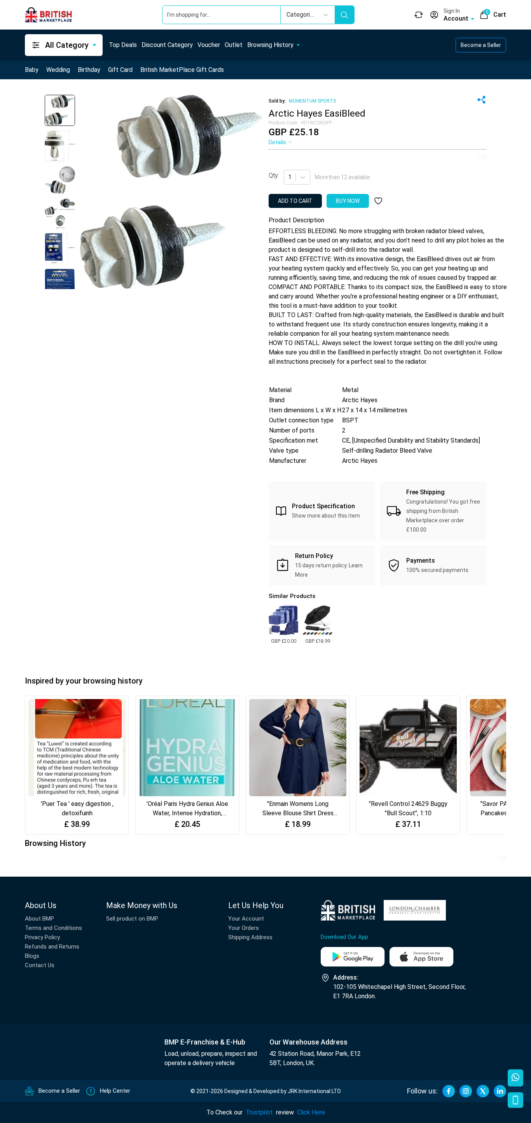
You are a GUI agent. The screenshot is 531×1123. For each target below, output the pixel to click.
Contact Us (39, 965)
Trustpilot (259, 1112)
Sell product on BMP (132, 918)
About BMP (39, 918)
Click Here (311, 1112)
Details (277, 142)
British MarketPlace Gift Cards (182, 69)
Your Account (246, 918)
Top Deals (123, 45)
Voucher (208, 45)
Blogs (32, 955)
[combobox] (289, 177)
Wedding (58, 69)
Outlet (234, 45)
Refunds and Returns (52, 946)
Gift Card (120, 69)
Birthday (89, 69)
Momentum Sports (312, 101)
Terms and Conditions (53, 927)
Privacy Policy (42, 937)
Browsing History (270, 45)
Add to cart (295, 201)
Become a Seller (481, 45)
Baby (31, 69)
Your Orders (243, 927)
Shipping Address (250, 937)
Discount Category (167, 45)
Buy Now (348, 201)
